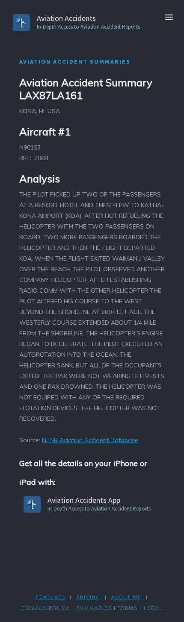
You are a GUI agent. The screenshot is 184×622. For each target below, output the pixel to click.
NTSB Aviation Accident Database (90, 440)
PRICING (88, 597)
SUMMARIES (94, 607)
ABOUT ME (126, 597)
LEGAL (153, 607)
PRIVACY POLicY (45, 607)
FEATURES (50, 597)
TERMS (127, 607)
